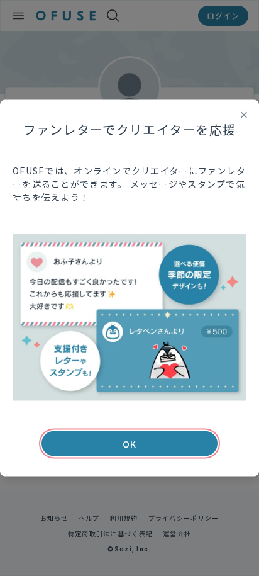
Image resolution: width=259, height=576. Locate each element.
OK (129, 444)
